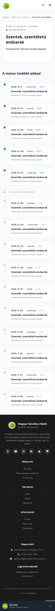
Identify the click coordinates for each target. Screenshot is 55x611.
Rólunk (28, 519)
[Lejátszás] (5, 606)
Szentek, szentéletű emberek (29, 91)
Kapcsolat (27, 523)
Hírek (27, 494)
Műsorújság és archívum (27, 473)
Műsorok (16, 17)
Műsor (26, 17)
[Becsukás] (50, 606)
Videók (27, 498)
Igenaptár (27, 503)
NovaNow (32, 593)
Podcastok (28, 477)
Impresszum (27, 576)
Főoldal (5, 17)
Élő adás (27, 469)
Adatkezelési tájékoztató (27, 572)
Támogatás (27, 528)
